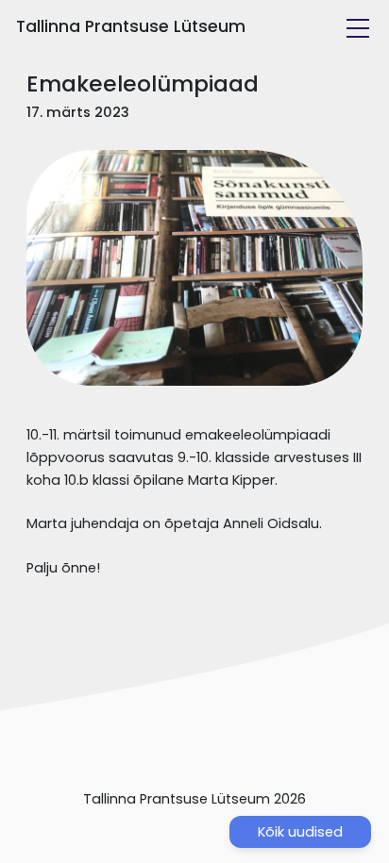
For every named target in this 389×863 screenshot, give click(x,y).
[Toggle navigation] (358, 28)
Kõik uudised (300, 831)
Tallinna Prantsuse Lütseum (130, 26)
